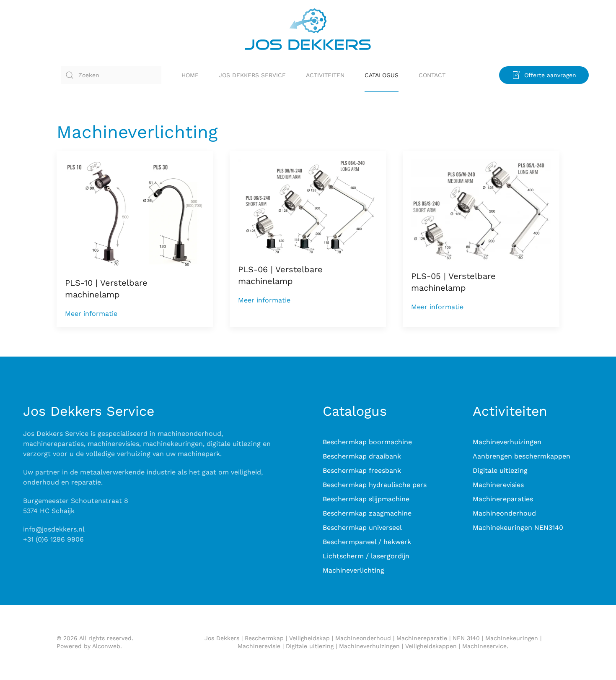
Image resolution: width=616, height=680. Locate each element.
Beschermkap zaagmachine (367, 513)
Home (190, 75)
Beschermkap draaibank (362, 456)
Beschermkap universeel (362, 527)
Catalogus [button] (382, 75)
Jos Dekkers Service (252, 75)
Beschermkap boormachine (367, 442)
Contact (432, 75)
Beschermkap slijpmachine (366, 499)
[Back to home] (308, 29)
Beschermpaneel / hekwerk (367, 542)
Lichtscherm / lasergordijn (366, 556)
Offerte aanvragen (550, 75)
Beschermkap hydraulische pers (375, 485)
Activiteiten (325, 75)
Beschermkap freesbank (362, 470)
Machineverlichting (353, 570)
